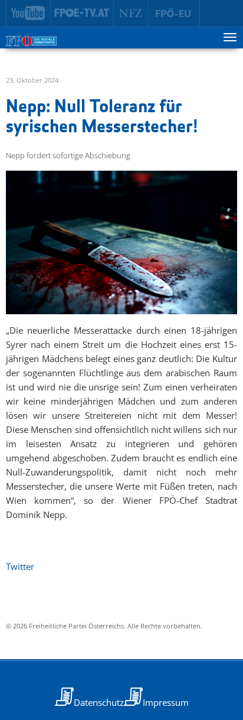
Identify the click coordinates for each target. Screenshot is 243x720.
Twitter (20, 566)
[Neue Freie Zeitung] (131, 13)
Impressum (166, 702)
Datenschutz (99, 702)
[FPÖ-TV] (82, 13)
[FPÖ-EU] (174, 13)
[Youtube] (28, 13)
